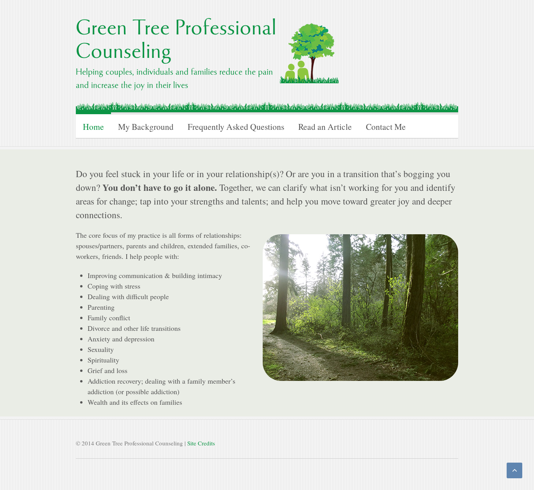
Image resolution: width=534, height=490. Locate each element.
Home (93, 126)
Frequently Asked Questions (236, 126)
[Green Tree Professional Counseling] (309, 51)
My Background (146, 126)
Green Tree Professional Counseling (176, 41)
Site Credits (201, 443)
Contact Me (386, 126)
